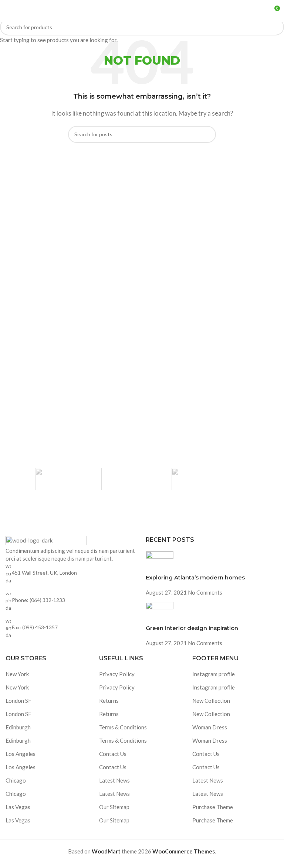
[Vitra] (68, 479)
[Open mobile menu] (8, 11)
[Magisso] (204, 479)
